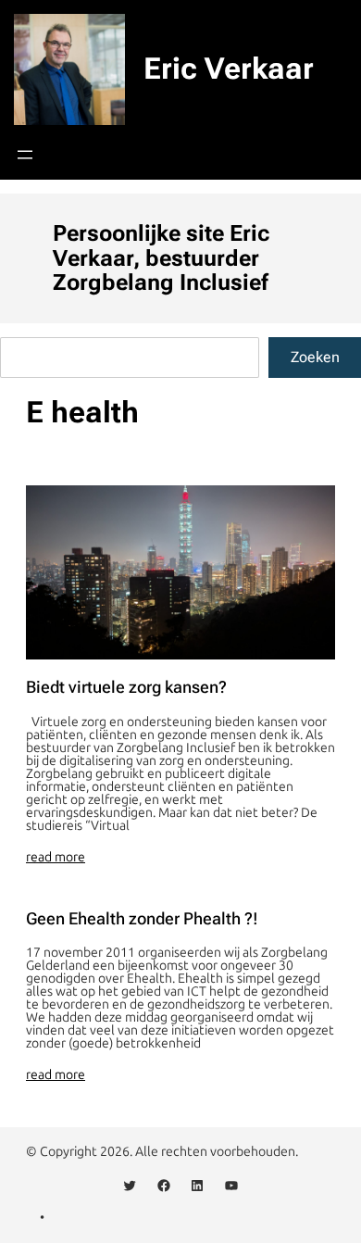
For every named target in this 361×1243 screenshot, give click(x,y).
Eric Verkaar (228, 68)
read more (55, 857)
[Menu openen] (25, 155)
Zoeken (315, 357)
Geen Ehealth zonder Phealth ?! (142, 919)
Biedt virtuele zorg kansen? (126, 687)
